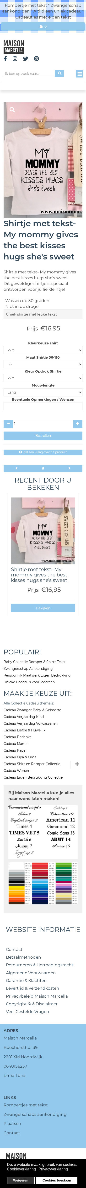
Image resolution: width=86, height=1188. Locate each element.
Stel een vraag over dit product (44, 452)
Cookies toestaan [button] (57, 1180)
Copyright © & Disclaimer (32, 1003)
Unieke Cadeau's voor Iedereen (29, 682)
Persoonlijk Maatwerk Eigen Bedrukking (37, 675)
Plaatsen (12, 1123)
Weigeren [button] (20, 1180)
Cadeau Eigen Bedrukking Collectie (33, 777)
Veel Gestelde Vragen (27, 1011)
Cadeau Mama (15, 744)
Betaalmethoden (23, 957)
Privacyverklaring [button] (53, 1169)
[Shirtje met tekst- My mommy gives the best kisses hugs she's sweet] (43, 530)
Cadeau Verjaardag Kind (24, 717)
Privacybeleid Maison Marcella (37, 996)
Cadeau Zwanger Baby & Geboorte (32, 710)
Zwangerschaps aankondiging (35, 1114)
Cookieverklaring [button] (21, 1169)
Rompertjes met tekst (26, 1105)
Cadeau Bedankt (17, 737)
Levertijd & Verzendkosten (32, 988)
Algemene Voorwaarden (31, 972)
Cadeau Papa (14, 750)
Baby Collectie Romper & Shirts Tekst (35, 662)
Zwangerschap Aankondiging (28, 668)
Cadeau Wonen (16, 770)
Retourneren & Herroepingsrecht (39, 964)
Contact (14, 949)
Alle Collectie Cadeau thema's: (29, 703)
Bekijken (43, 608)
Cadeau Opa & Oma (20, 757)
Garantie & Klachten (26, 980)
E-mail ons (14, 1075)
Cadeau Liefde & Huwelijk (24, 730)
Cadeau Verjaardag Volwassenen (31, 723)
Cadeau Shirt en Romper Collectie (32, 764)
